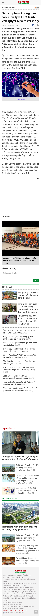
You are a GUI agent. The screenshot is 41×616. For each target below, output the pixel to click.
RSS (37, 7)
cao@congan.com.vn (14, 604)
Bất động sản (9, 499)
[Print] (38, 25)
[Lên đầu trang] (36, 612)
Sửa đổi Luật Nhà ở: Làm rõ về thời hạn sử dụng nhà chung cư (27, 560)
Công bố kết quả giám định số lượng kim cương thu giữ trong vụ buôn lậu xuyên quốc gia (27, 479)
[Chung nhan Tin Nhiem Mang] (13, 612)
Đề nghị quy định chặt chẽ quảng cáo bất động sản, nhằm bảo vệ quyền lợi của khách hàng (27, 549)
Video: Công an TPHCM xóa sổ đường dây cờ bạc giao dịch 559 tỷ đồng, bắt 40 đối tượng (19, 260)
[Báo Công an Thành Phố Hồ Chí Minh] (23, 2)
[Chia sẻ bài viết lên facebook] (33, 25)
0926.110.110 (13, 610)
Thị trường (8, 429)
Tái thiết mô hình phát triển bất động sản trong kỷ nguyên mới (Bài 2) (27, 467)
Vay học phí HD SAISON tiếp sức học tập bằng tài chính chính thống (26, 490)
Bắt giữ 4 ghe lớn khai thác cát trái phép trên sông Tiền (28, 295)
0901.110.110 (23, 610)
